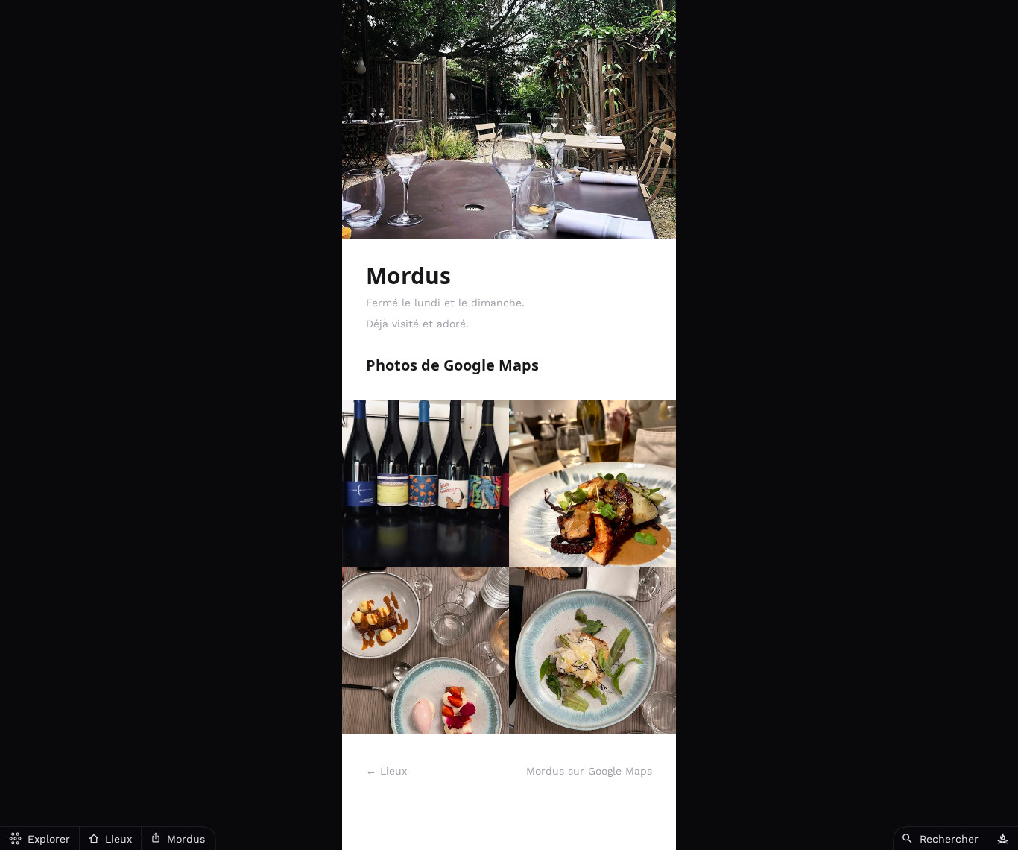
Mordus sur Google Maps (589, 771)
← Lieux (386, 771)
